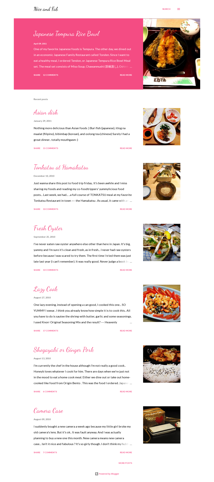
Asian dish (46, 112)
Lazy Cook (46, 289)
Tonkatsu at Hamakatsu (61, 167)
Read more (126, 75)
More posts (125, 463)
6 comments (50, 391)
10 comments (50, 209)
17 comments (50, 330)
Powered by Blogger (108, 473)
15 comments (50, 148)
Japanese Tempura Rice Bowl (66, 33)
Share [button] (37, 75)
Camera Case (48, 410)
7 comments (50, 452)
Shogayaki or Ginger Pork (64, 349)
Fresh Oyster (48, 228)
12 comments (50, 75)
